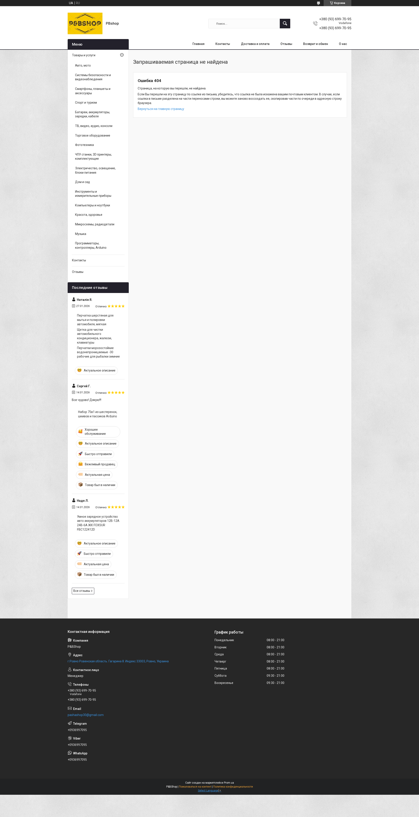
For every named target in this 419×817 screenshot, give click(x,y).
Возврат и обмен (315, 44)
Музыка (80, 234)
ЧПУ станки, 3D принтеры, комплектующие (93, 157)
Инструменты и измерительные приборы (93, 194)
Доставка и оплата (255, 44)
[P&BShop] (85, 23)
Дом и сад (82, 182)
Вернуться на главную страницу (161, 109)
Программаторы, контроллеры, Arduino (90, 245)
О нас (343, 44)
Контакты (222, 44)
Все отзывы (81, 591)
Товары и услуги (83, 55)
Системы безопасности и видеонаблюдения (93, 77)
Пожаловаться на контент (195, 786)
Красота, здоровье (88, 214)
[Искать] (285, 23)
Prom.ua (229, 782)
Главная (198, 44)
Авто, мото (83, 65)
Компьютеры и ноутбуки (92, 205)
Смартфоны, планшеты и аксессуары (92, 91)
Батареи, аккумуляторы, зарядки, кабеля (92, 114)
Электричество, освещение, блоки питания (95, 170)
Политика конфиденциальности (233, 786)
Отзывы (286, 44)
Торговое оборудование (92, 135)
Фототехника (84, 145)
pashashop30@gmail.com (86, 715)
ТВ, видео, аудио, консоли (93, 126)
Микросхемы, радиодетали (94, 224)
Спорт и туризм (86, 102)
